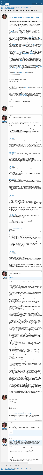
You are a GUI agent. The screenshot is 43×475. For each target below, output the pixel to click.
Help (37, 471)
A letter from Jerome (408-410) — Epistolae (17, 440)
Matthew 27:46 (17, 51)
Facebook (11, 277)
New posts (2, 5)
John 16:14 (31, 37)
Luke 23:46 (20, 52)
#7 (41, 438)
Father (10, 35)
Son (24, 32)
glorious (31, 53)
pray (36, 33)
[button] (15, 4)
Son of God (16, 67)
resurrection (25, 53)
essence (30, 40)
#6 (41, 422)
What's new (12, 3)
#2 (41, 106)
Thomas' (36, 57)
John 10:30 (23, 41)
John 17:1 (24, 47)
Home (2, 3)
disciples (35, 47)
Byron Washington (12, 178)
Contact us (22, 471)
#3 (41, 115)
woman (27, 55)
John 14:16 (24, 36)
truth (21, 95)
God (33, 50)
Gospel (12, 31)
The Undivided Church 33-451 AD (15, 228)
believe (14, 44)
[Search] (41, 4)
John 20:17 (20, 62)
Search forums (7, 5)
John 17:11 (20, 48)
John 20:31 (21, 67)
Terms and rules (27, 471)
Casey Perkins (11, 138)
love (22, 57)
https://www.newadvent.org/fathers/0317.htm (18, 28)
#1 (41, 14)
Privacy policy (33, 471)
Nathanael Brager (12, 152)
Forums (7, 3)
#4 (41, 271)
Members (19, 3)
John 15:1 (39, 45)
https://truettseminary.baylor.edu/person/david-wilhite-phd (20, 413)
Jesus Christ (21, 72)
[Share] (40, 14)
